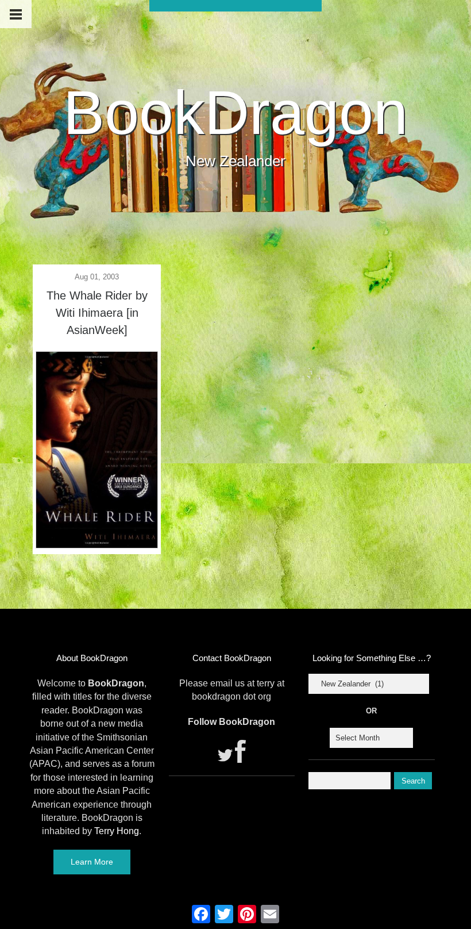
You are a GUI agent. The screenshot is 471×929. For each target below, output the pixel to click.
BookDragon (235, 112)
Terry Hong (116, 831)
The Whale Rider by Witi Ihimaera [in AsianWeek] (97, 312)
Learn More (92, 861)
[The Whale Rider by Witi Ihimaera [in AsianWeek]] (97, 545)
